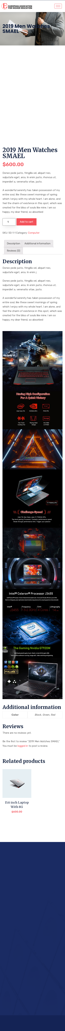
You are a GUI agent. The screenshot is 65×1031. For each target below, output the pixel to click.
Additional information (37, 243)
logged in (23, 745)
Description (13, 243)
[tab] (13, 243)
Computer (34, 232)
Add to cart (26, 221)
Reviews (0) (13, 250)
